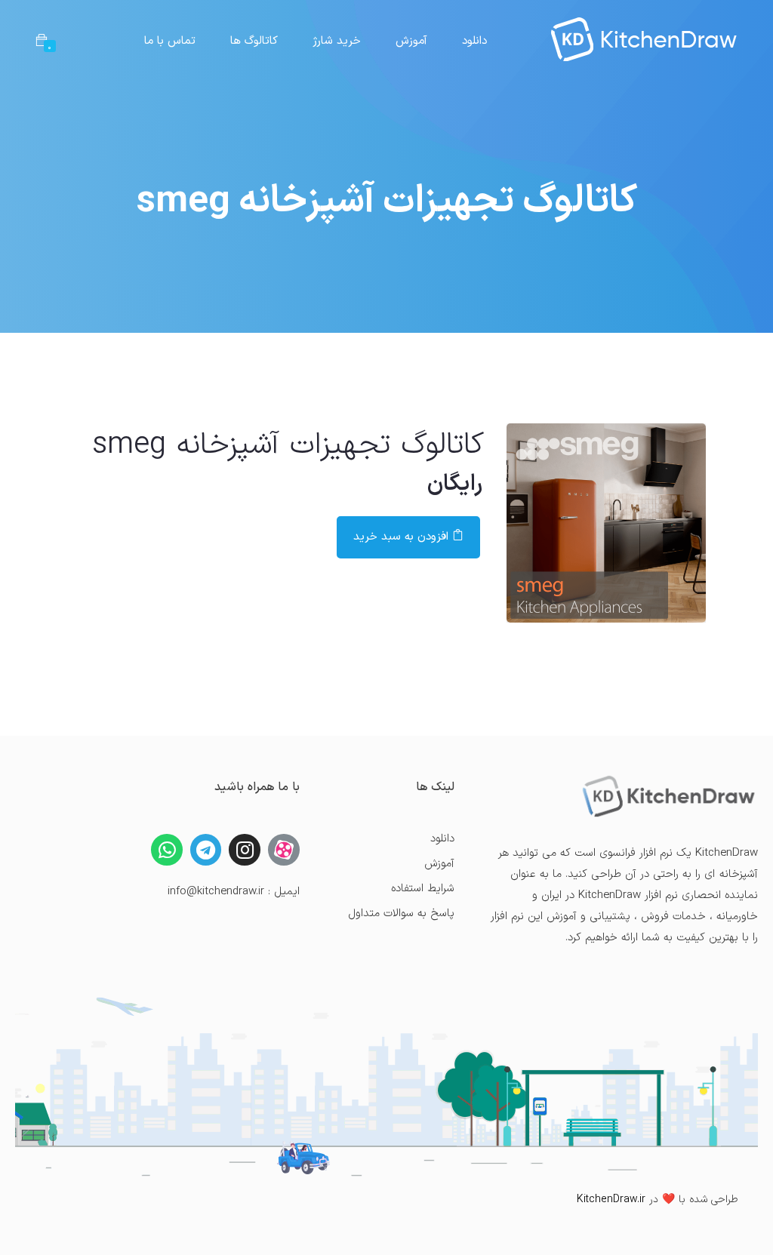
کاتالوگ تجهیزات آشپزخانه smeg (288, 445)
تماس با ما (169, 41)
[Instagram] (244, 850)
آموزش (411, 41)
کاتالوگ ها (253, 41)
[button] (41, 41)
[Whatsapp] (167, 850)
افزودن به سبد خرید (402, 537)
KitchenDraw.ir (611, 1199)
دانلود (474, 41)
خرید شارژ (336, 41)
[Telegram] (206, 850)
